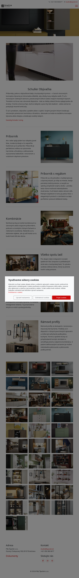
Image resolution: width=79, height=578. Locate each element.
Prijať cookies (61, 298)
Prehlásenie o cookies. (15, 292)
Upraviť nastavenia (23, 298)
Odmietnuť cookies (42, 298)
